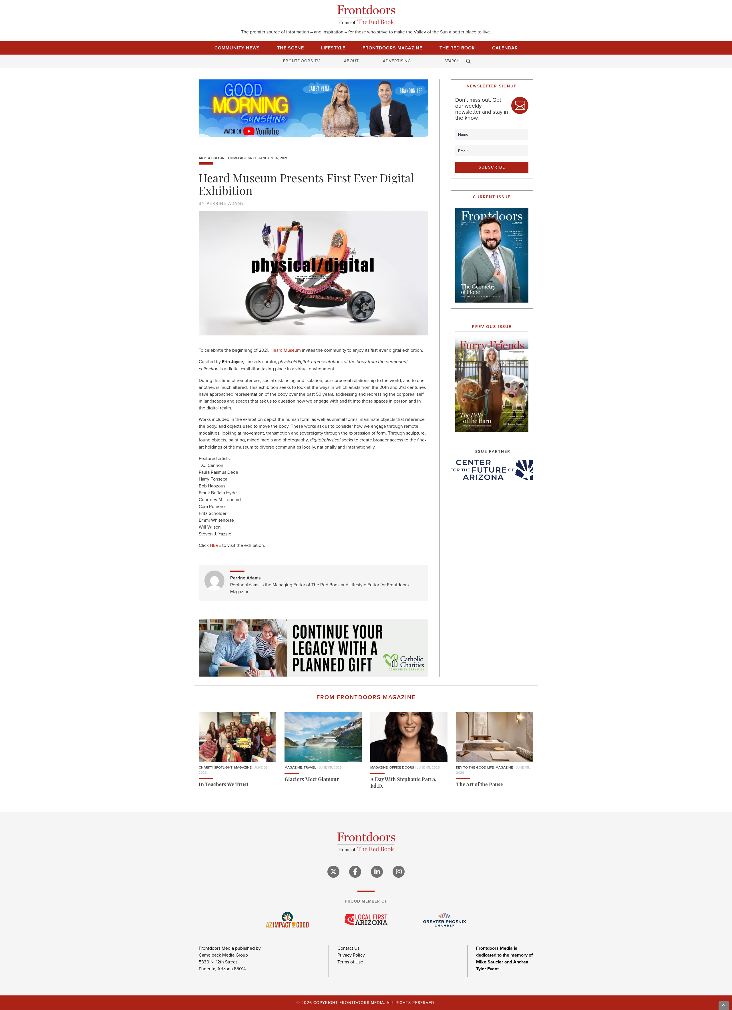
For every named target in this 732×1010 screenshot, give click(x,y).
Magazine (243, 767)
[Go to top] (724, 1005)
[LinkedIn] (377, 872)
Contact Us (348, 948)
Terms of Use (350, 962)
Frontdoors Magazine (392, 48)
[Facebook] (355, 872)
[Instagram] (399, 872)
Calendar (505, 48)
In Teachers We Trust (223, 785)
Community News (237, 48)
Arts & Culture (212, 158)
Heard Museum (285, 350)
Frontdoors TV (301, 61)
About (351, 61)
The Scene (290, 48)
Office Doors (401, 767)
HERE (215, 545)
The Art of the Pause (479, 785)
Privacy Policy (351, 955)
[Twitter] (333, 872)
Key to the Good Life (475, 767)
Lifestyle (333, 48)
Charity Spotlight (215, 767)
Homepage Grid (242, 158)
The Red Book (457, 48)
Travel (310, 767)
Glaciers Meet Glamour (312, 780)
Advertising (397, 61)
